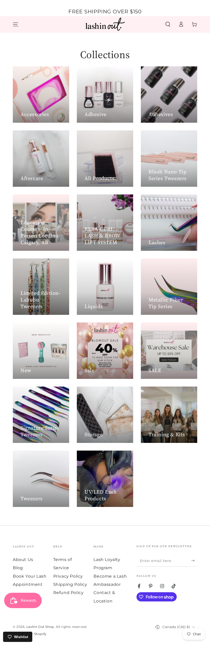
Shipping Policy (70, 584)
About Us (23, 559)
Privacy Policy (68, 576)
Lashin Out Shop (40, 627)
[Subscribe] (194, 560)
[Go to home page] (105, 24)
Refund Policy (68, 592)
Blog (18, 567)
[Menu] (15, 24)
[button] (167, 24)
